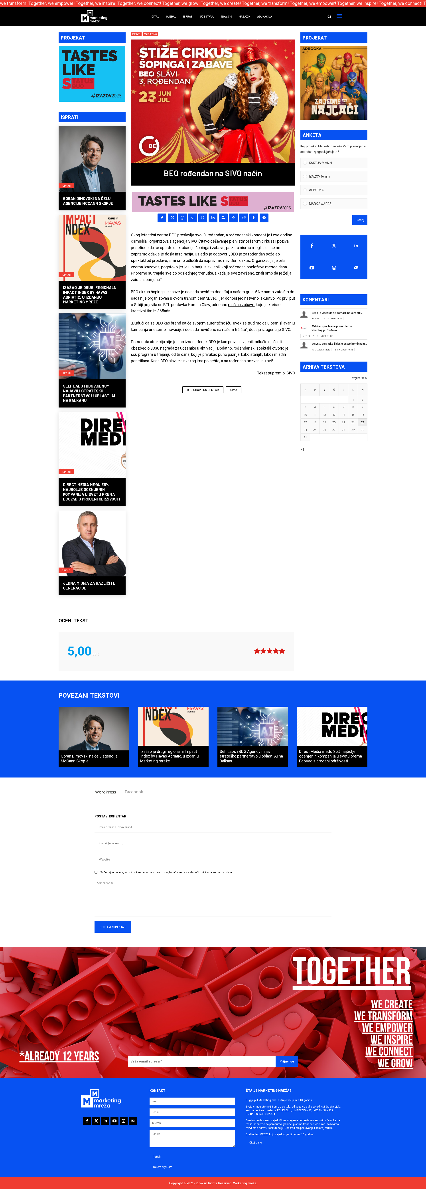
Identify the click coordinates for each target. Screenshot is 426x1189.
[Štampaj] (223, 218)
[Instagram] (334, 268)
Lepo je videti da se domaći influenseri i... (337, 313)
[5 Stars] (282, 651)
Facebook (134, 791)
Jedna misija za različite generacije (89, 585)
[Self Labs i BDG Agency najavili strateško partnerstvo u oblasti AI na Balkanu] (92, 346)
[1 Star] (257, 651)
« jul (303, 449)
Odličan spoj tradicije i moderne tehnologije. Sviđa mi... (331, 328)
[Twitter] (334, 246)
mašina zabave (241, 304)
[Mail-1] (356, 268)
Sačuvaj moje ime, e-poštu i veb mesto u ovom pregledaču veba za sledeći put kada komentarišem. (166, 872)
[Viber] (202, 218)
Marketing (150, 34)
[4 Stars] (276, 651)
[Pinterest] (233, 218)
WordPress (105, 792)
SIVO (192, 241)
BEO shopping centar (203, 390)
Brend (66, 570)
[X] (172, 218)
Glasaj (360, 220)
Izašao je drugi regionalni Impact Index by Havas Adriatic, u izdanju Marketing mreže (90, 294)
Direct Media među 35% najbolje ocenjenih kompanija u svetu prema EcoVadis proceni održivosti (91, 491)
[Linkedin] (213, 218)
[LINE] (264, 218)
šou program (142, 354)
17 (305, 422)
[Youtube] (311, 268)
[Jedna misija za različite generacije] (92, 544)
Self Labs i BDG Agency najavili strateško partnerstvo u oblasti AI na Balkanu (89, 393)
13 (333, 415)
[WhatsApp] (182, 218)
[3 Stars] (269, 651)
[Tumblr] (253, 218)
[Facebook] (162, 218)
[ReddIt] (243, 218)
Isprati (66, 185)
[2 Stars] (263, 651)
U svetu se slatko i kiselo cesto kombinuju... (339, 344)
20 (333, 422)
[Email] (192, 218)
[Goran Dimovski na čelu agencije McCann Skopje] (92, 159)
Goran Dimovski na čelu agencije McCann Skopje (88, 201)
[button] (329, 16)
